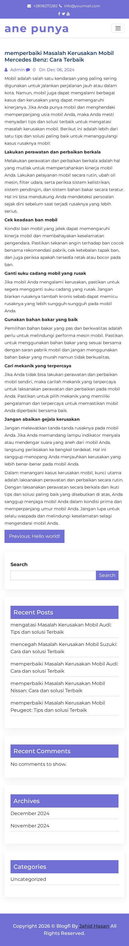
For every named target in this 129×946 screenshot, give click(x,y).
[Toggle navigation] (118, 28)
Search (19, 564)
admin (17, 69)
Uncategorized (28, 879)
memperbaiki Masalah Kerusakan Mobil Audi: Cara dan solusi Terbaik (64, 667)
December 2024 (30, 813)
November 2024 (30, 826)
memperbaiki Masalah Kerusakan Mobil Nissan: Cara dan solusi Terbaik (57, 687)
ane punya (36, 28)
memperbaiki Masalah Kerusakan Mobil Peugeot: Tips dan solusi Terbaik (57, 706)
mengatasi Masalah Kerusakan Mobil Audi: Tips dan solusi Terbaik (60, 628)
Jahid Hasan (94, 926)
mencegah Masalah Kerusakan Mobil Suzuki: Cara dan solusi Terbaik (63, 647)
